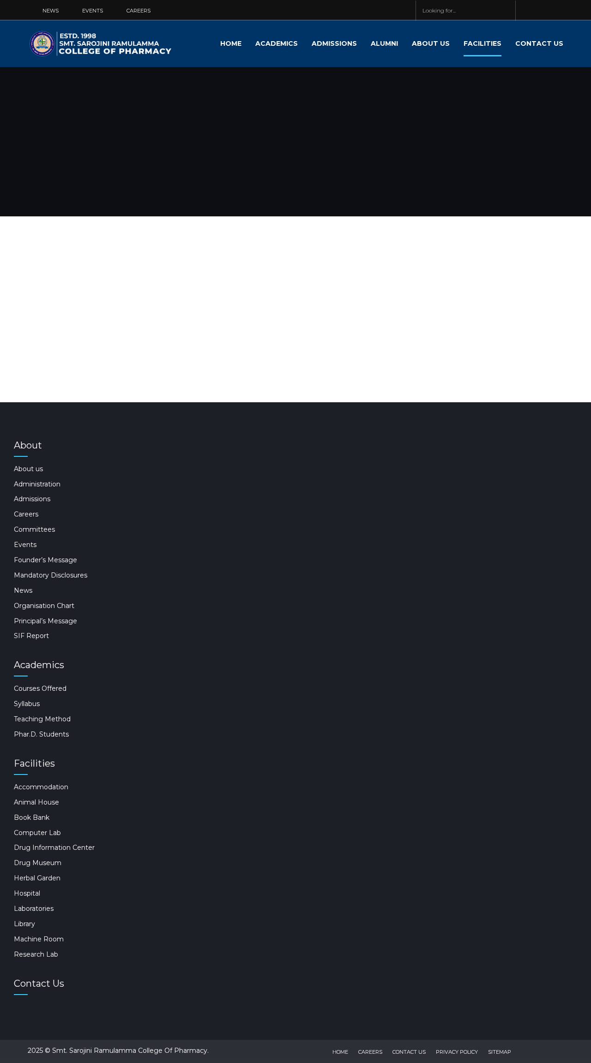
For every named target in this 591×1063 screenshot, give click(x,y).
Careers (26, 514)
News (23, 590)
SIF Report (31, 636)
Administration (37, 484)
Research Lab (36, 954)
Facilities (482, 43)
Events (25, 545)
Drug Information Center (54, 847)
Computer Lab (37, 833)
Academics (276, 43)
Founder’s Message (45, 560)
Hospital (27, 893)
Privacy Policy (457, 1052)
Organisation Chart (44, 606)
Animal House (36, 802)
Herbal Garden (37, 878)
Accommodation (41, 787)
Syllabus (27, 704)
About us (431, 43)
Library (24, 924)
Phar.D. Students (41, 734)
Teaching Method (42, 719)
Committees (34, 529)
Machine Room (39, 939)
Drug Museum (37, 863)
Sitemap (499, 1052)
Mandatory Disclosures (50, 575)
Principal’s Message (45, 621)
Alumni (384, 43)
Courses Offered (40, 688)
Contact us (539, 43)
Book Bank (31, 817)
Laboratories (34, 908)
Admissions (334, 43)
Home (230, 43)
